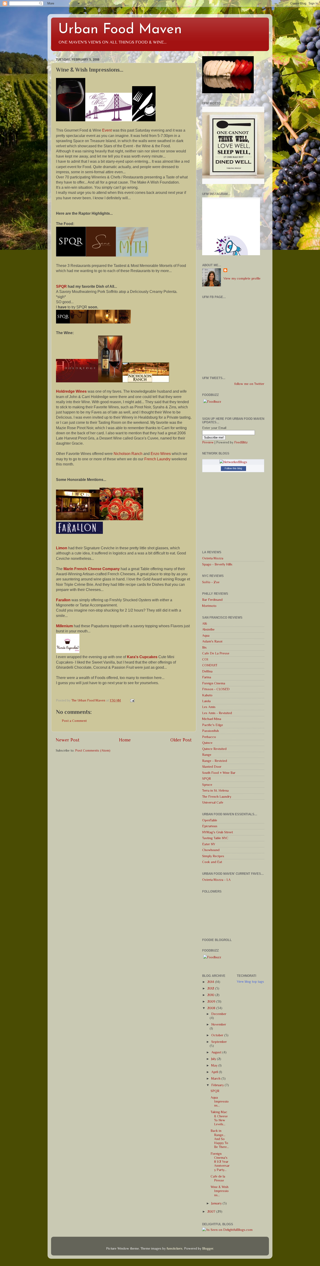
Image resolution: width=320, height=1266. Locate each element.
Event (107, 130)
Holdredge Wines (71, 391)
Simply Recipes (213, 856)
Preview (208, 442)
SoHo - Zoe (211, 582)
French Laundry (157, 459)
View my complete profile (241, 278)
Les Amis (209, 707)
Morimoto (209, 606)
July (214, 1059)
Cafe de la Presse (218, 1178)
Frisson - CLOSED (216, 689)
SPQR (206, 778)
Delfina (207, 671)
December (218, 1014)
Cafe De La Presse (215, 653)
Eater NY (208, 844)
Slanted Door (211, 766)
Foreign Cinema (213, 683)
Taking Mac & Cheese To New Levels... (219, 1118)
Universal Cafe (212, 802)
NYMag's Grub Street (217, 832)
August (216, 1052)
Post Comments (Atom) (92, 750)
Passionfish (210, 731)
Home (125, 739)
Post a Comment (74, 721)
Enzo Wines (161, 454)
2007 (211, 1211)
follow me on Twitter (249, 384)
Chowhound (211, 850)
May (214, 1065)
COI (205, 659)
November (218, 1024)
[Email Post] (132, 700)
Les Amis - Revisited (217, 713)
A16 (204, 623)
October (217, 1035)
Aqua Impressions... (220, 1101)
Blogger (207, 1248)
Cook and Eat (212, 862)
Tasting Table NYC (215, 838)
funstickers (174, 1248)
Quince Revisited (214, 749)
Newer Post (67, 739)
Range (206, 755)
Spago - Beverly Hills (217, 564)
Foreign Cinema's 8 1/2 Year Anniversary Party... (220, 1162)
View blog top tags (250, 981)
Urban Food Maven (120, 30)
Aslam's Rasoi (212, 641)
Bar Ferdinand (212, 600)
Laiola (206, 701)
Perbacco (209, 737)
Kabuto (207, 695)
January (217, 1203)
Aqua (205, 635)
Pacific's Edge (212, 725)
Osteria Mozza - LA (216, 880)
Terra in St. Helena (215, 790)
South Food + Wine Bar (218, 773)
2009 (211, 1001)
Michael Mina (211, 719)
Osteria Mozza (212, 558)
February (218, 1085)
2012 (211, 988)
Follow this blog (233, 468)
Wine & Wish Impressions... (220, 1191)
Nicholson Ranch (128, 454)
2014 (211, 982)
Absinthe (208, 629)
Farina (206, 677)
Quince (207, 743)
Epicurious (209, 826)
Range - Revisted (214, 761)
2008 (211, 1008)
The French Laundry (216, 796)
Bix (204, 647)
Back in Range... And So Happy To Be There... (220, 1139)
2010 (211, 995)
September (219, 1042)
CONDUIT (209, 665)
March (216, 1078)
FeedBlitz (241, 442)
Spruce (207, 784)
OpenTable (209, 820)
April (215, 1072)
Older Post (181, 739)
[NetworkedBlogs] (233, 462)
